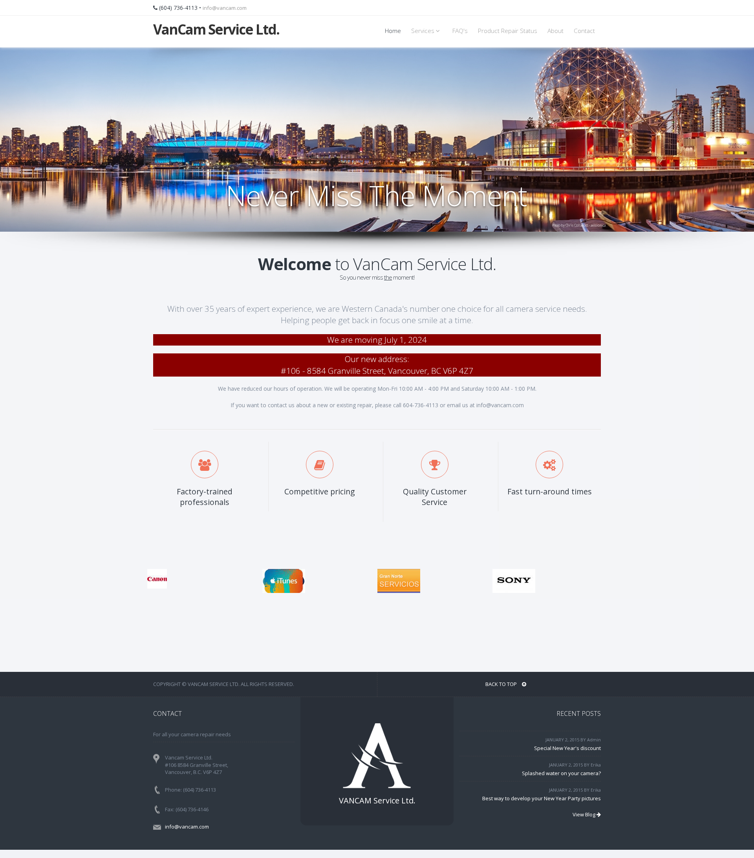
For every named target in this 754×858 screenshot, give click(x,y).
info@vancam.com (225, 7)
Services (423, 31)
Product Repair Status (507, 31)
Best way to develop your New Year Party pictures (541, 798)
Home (393, 31)
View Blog (585, 814)
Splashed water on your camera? (561, 773)
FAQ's (460, 31)
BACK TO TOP (501, 684)
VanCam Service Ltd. (216, 29)
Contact (584, 31)
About (555, 31)
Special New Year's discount (567, 748)
